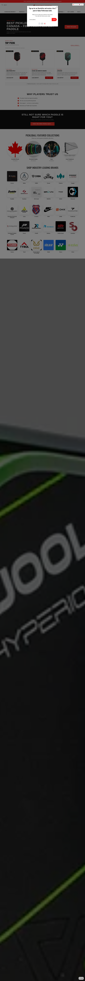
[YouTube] (45, 24)
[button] (78, 4)
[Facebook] (39, 24)
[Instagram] (42, 24)
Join (54, 19)
